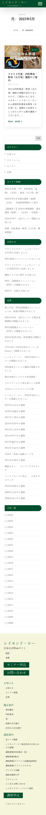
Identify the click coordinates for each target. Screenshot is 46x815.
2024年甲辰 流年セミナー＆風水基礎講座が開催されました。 (22, 319)
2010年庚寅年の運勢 (15, 486)
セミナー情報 (11, 693)
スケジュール (13, 160)
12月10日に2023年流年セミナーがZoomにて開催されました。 (22, 349)
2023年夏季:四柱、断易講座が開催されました (23, 339)
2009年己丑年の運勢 (15, 492)
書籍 (8, 658)
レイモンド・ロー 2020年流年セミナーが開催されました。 (22, 397)
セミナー (35, 50)
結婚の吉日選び (12, 723)
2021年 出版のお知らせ (17, 291)
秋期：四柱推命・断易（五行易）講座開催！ (22, 230)
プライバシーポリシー (15, 804)
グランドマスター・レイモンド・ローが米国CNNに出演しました (22, 267)
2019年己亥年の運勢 (15, 405)
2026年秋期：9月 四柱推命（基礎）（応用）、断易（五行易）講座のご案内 (22, 191)
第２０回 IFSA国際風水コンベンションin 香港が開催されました (22, 309)
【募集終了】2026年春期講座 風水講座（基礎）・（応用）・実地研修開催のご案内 (22, 211)
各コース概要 (11, 740)
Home (15, 30)
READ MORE (14, 121)
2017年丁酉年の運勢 (15, 417)
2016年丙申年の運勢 (15, 423)
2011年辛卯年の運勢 (15, 460)
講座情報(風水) (12, 757)
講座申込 (13, 795)
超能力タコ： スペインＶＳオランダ (22, 468)
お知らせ (11, 154)
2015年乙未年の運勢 (15, 429)
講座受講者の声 (12, 775)
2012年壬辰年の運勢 (15, 448)
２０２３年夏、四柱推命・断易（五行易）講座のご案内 (22, 77)
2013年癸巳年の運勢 (15, 442)
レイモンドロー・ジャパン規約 (19, 788)
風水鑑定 (9, 710)
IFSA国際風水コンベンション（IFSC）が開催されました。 (19, 329)
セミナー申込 (16, 665)
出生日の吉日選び (13, 728)
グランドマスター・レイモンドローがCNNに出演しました (22, 251)
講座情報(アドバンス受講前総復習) (21, 761)
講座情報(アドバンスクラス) (18, 766)
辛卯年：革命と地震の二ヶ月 (19, 454)
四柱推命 (9, 714)
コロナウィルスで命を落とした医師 (22, 383)
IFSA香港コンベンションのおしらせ (22, 259)
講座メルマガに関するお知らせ (20, 275)
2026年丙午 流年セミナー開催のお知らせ (22, 220)
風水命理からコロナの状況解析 (20, 377)
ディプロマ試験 (12, 770)
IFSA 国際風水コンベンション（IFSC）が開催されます (20, 283)
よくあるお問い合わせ (15, 784)
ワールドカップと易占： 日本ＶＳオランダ (22, 478)
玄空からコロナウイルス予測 (19, 389)
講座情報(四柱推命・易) (16, 752)
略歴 (8, 653)
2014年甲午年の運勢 (15, 436)
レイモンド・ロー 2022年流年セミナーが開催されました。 (22, 359)
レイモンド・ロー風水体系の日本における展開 (22, 746)
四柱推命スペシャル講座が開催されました (22, 369)
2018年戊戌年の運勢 (15, 411)
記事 (9, 172)
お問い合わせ (16, 673)
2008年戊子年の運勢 (15, 498)
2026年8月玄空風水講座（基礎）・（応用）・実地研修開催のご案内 (22, 201)
